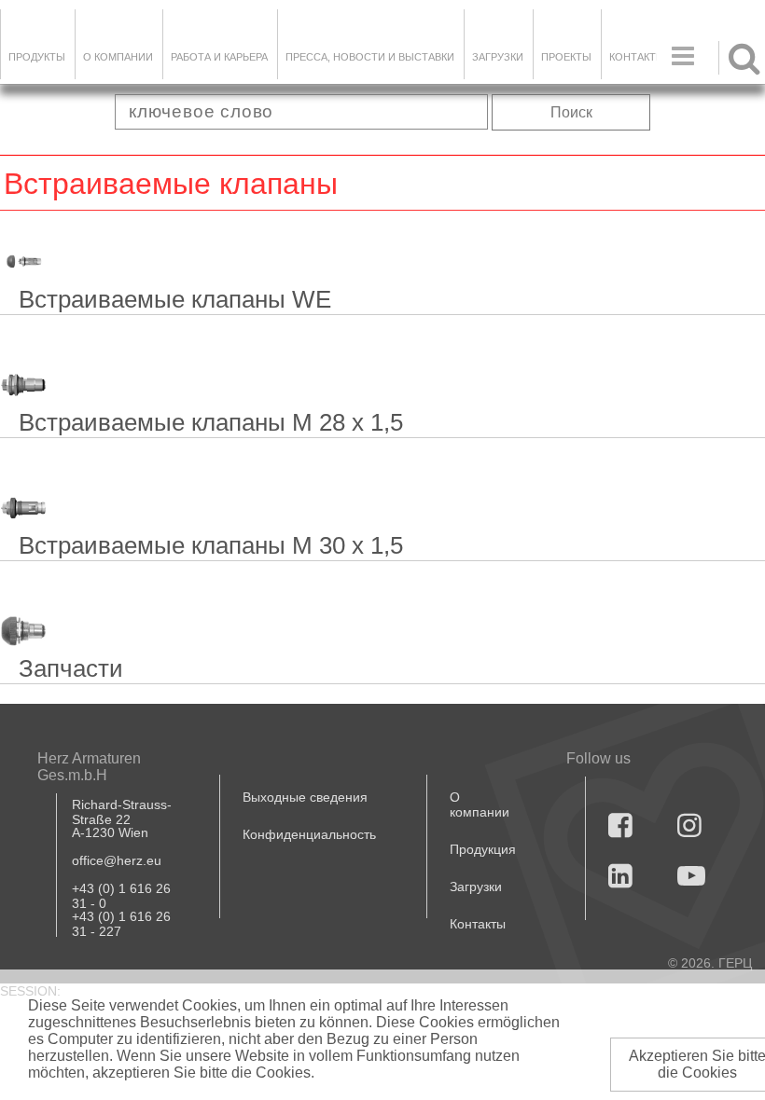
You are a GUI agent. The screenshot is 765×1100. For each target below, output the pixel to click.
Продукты (36, 56)
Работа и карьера (219, 56)
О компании (118, 56)
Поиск (571, 112)
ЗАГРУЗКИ (497, 56)
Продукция (483, 849)
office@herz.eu (116, 860)
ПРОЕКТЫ (566, 56)
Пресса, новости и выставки (369, 56)
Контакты (637, 56)
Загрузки (476, 886)
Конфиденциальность (309, 834)
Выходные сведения (305, 797)
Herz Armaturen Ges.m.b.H (89, 766)
